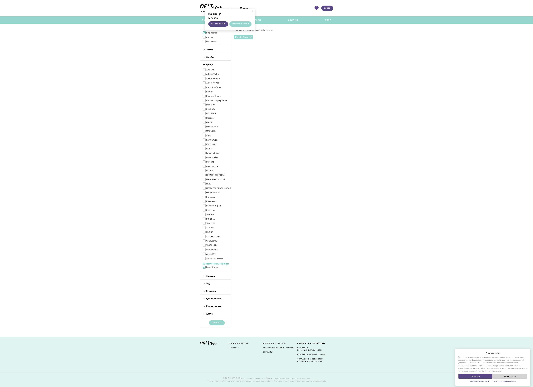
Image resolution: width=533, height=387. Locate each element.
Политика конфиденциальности (503, 381)
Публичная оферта (238, 343)
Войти (327, 8)
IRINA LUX (211, 131)
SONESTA (210, 219)
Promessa (210, 197)
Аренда (209, 37)
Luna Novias (212, 157)
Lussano (210, 162)
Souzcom (210, 223)
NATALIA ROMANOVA (215, 175)
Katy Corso (211, 144)
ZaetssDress (212, 254)
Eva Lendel (211, 113)
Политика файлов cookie (479, 381)
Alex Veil (210, 69)
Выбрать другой (240, 24)
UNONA (209, 232)
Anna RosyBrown (214, 87)
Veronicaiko (211, 249)
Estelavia (210, 109)
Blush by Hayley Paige (216, 100)
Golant (209, 122)
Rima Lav (210, 210)
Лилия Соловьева (214, 258)
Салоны (293, 20)
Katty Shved (211, 140)
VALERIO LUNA (213, 236)
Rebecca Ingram (213, 205)
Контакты (268, 352)
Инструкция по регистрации (278, 348)
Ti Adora (210, 227)
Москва (244, 8)
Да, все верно (218, 24)
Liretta (209, 148)
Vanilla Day (211, 241)
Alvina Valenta (213, 78)
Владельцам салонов (274, 343)
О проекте (233, 348)
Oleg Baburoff (212, 192)
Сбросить (217, 323)
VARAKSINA (211, 245)
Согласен (475, 376)
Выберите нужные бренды (216, 264)
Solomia (210, 214)
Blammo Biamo (213, 96)
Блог (328, 20)
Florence (210, 118)
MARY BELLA (212, 166)
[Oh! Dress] (208, 344)
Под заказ (211, 41)
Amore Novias (212, 83)
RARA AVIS (211, 201)
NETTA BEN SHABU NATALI (218, 188)
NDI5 (208, 184)
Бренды (256, 20)
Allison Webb (212, 74)
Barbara (209, 91)
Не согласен (510, 376)
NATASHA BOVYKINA (215, 179)
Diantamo (211, 104)
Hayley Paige (212, 126)
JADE (208, 135)
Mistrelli (210, 170)
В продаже (211, 33)
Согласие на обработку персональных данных (310, 360)
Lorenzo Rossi (212, 153)
